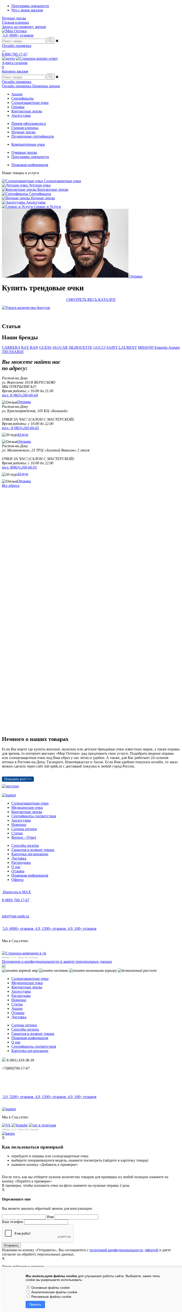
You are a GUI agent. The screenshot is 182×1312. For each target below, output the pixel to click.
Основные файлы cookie (50, 1287)
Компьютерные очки (28, 144)
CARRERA (11, 347)
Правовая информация (29, 165)
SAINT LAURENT (121, 347)
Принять (35, 1304)
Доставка (18, 858)
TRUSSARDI (12, 352)
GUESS (45, 347)
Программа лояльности (30, 6)
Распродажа (21, 863)
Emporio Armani (167, 347)
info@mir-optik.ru (15, 916)
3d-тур (22, 435)
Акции (17, 1008)
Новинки (18, 825)
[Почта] (8, 58)
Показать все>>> (18, 779)
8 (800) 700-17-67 (15, 900)
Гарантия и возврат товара (32, 850)
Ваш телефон (12, 1222)
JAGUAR (60, 347)
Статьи (17, 833)
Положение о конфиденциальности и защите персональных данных (57, 961)
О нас (16, 867)
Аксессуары (21, 820)
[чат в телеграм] (42, 1125)
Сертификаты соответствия (33, 816)
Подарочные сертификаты (32, 136)
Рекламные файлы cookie (50, 1296)
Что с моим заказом (27, 10)
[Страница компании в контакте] (37, 58)
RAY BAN (29, 347)
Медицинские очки (27, 807)
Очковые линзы (24, 152)
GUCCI (99, 347)
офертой (151, 1250)
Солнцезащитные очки (30, 803)
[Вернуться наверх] (8, 1133)
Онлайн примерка (16, 46)
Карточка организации (29, 854)
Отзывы (24, 402)
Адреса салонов (14, 63)
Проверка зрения (46, 86)
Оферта (17, 880)
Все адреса (10, 486)
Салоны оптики (24, 829)
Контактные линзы (26, 812)
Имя (50, 1217)
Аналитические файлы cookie (53, 1292)
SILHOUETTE (80, 347)
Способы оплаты (25, 845)
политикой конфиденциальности (116, 1250)
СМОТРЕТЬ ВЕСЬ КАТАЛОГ (91, 300)
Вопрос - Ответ (23, 837)
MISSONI (146, 347)
